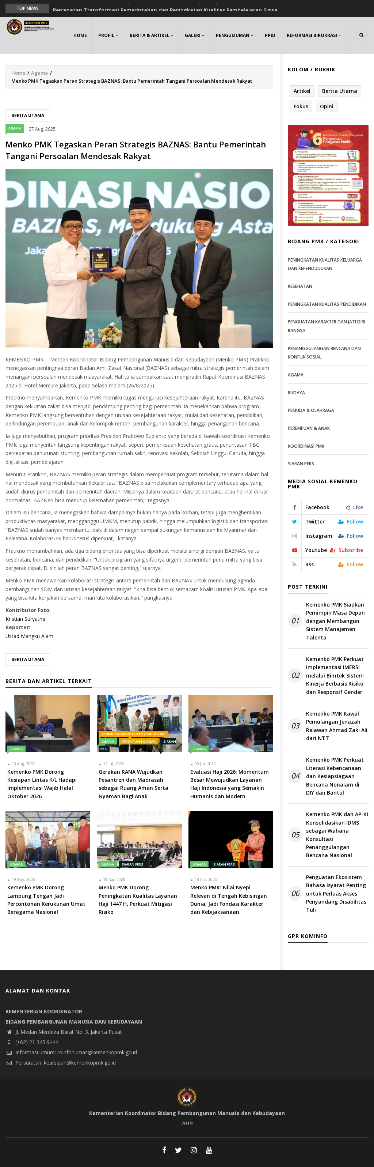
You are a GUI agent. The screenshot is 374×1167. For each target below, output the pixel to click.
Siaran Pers (132, 864)
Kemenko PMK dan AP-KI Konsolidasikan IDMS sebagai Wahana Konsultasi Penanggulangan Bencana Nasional (337, 835)
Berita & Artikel (150, 35)
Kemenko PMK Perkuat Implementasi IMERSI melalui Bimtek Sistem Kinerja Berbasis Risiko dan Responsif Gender (335, 675)
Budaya (296, 393)
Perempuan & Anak (139, 741)
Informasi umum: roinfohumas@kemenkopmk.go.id (75, 1052)
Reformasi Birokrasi (312, 35)
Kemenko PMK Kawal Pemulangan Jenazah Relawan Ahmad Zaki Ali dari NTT (336, 726)
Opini (326, 106)
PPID (270, 35)
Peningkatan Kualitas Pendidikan (133, 734)
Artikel (302, 90)
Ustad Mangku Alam (29, 636)
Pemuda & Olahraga (311, 410)
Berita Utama (27, 115)
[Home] (31, 26)
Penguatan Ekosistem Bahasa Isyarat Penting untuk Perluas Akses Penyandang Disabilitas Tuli (336, 893)
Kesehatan (300, 286)
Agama (39, 73)
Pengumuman (233, 35)
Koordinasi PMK (306, 446)
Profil (106, 35)
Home (80, 35)
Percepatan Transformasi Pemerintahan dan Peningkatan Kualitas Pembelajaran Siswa (165, 7)
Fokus (301, 106)
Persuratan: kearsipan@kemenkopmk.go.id (65, 1062)
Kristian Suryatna (25, 618)
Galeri (193, 35)
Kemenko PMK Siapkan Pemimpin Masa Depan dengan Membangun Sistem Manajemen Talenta (335, 621)
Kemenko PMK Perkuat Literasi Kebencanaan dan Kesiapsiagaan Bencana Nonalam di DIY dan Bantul (335, 776)
